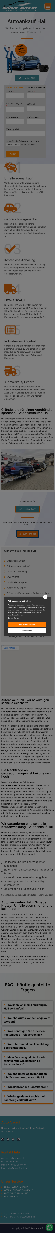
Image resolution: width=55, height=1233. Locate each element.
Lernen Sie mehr (14, 618)
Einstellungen (27, 630)
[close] (45, 597)
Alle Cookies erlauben (27, 624)
